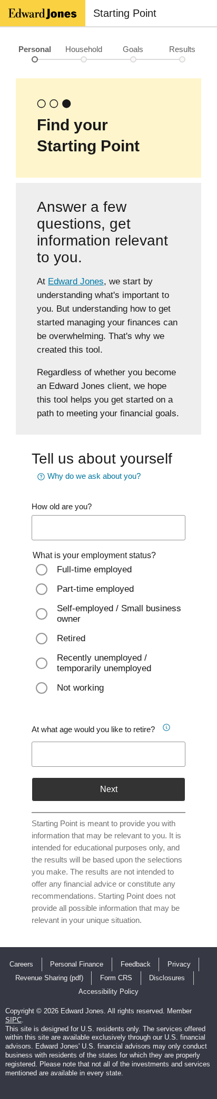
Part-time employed (95, 589)
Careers (21, 964)
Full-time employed (94, 569)
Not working (80, 688)
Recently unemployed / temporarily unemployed (104, 663)
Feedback (136, 964)
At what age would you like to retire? (93, 729)
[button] (165, 726)
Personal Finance (76, 964)
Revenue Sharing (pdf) (49, 978)
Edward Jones (76, 281)
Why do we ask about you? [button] (94, 475)
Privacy (179, 964)
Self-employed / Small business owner (119, 613)
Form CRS (116, 978)
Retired (71, 638)
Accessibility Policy (108, 991)
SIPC (13, 1020)
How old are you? (62, 506)
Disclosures (167, 978)
